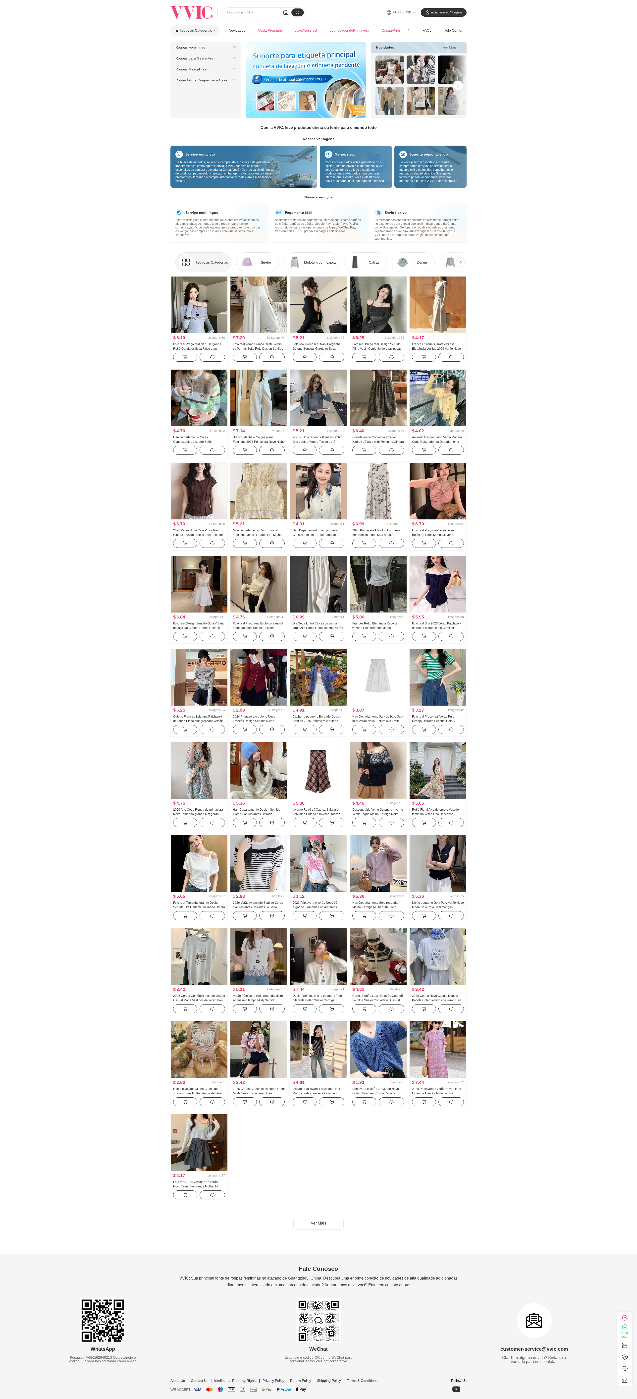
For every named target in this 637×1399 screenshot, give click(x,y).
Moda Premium (270, 30)
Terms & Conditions (362, 1380)
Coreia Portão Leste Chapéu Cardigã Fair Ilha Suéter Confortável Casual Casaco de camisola (377, 1000)
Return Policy (300, 1380)
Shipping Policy (329, 1380)
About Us (177, 1380)
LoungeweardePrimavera (349, 30)
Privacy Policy (273, 1380)
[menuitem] (205, 47)
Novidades (237, 30)
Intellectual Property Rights (235, 1380)
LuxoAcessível (305, 30)
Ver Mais (452, 47)
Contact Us (199, 1380)
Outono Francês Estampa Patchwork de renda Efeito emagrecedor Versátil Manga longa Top (198, 721)
